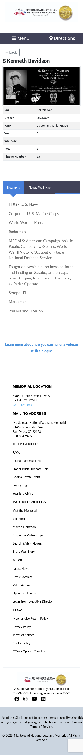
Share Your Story (24, 551)
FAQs (16, 452)
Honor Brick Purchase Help (31, 469)
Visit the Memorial (25, 510)
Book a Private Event (26, 477)
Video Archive (22, 585)
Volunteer (19, 519)
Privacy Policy (22, 627)
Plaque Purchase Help (27, 461)
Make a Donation (24, 527)
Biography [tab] (13, 187)
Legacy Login (21, 485)
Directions (64, 38)
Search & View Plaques (28, 543)
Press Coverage (23, 577)
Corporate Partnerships (28, 535)
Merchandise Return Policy (30, 618)
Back (12, 52)
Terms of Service (23, 635)
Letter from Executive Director (33, 601)
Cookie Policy (21, 643)
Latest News (21, 568)
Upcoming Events (24, 593)
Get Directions (22, 405)
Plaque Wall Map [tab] (40, 187)
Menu (22, 38)
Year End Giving (23, 493)
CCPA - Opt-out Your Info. (30, 651)
